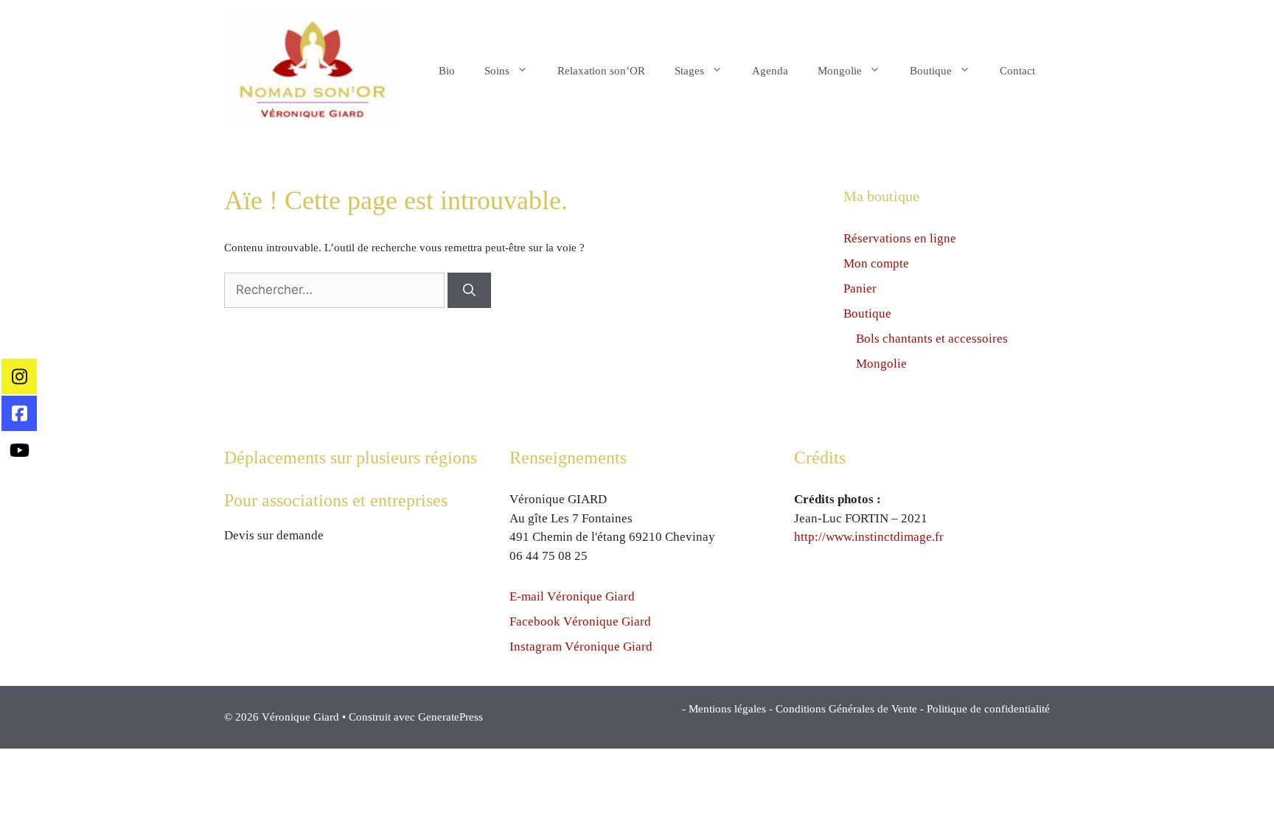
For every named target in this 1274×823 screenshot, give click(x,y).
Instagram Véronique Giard (580, 647)
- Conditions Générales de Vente (843, 709)
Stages (689, 71)
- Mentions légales (724, 709)
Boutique (931, 71)
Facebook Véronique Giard (580, 621)
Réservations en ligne (899, 238)
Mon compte (876, 263)
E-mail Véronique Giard (572, 596)
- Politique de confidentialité (985, 709)
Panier (860, 288)
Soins (496, 71)
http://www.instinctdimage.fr (869, 537)
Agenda (770, 71)
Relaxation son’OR (601, 71)
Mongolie (840, 71)
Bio (447, 71)
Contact (1017, 71)
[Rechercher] (469, 290)
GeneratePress (450, 717)
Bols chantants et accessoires (932, 339)
